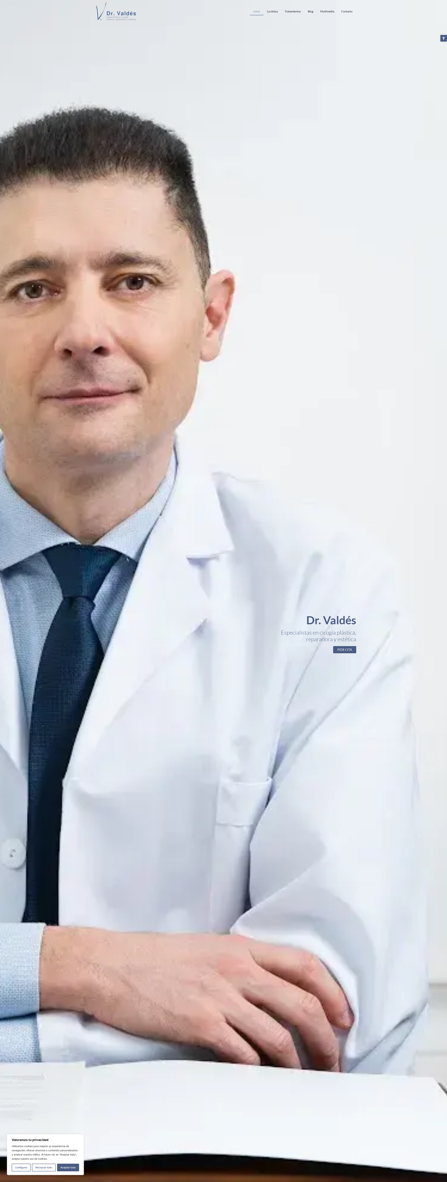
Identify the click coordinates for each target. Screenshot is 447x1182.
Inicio (256, 11)
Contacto (347, 11)
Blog (310, 11)
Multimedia (327, 11)
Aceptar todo (68, 1167)
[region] (45, 1154)
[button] (443, 38)
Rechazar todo (43, 1167)
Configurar (21, 1167)
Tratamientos (293, 11)
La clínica (272, 11)
